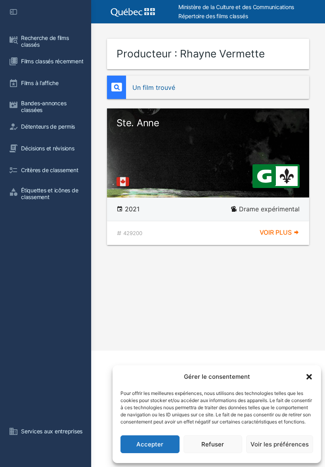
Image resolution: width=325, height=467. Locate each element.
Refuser (212, 444)
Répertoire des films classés (213, 16)
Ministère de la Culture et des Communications (236, 7)
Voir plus (276, 232)
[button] (309, 377)
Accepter (149, 444)
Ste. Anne (138, 123)
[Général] (264, 175)
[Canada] (124, 181)
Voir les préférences (279, 444)
